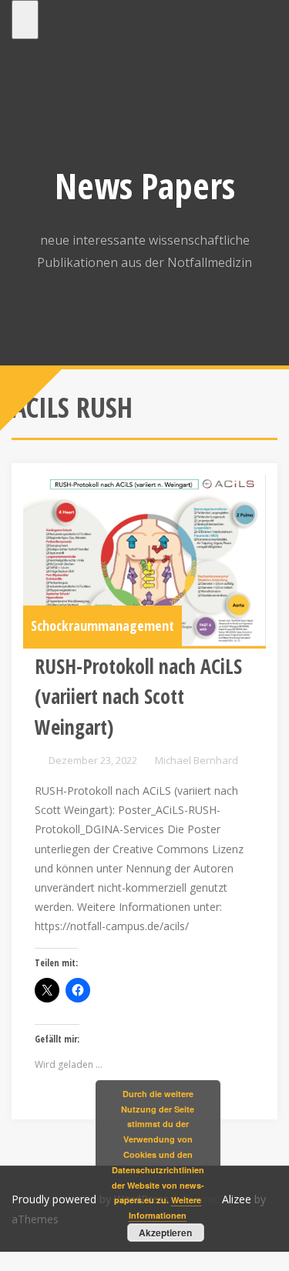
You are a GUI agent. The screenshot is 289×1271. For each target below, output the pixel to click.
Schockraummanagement (102, 625)
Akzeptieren (165, 1232)
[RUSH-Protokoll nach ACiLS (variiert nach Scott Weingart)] (144, 560)
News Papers (145, 185)
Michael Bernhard (196, 760)
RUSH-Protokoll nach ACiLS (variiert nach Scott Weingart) (138, 696)
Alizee (236, 1199)
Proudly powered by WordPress (90, 1199)
